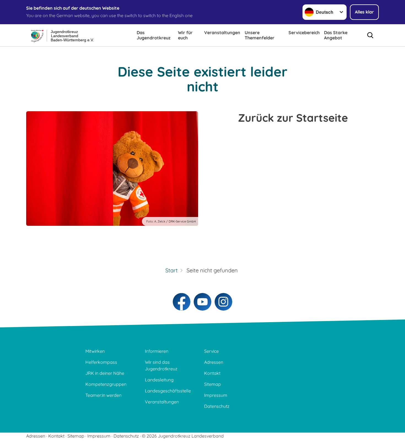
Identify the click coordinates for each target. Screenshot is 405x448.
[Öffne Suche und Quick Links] (370, 35)
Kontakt (212, 373)
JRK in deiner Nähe (104, 373)
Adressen (213, 362)
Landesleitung (159, 379)
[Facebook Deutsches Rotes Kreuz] (181, 302)
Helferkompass (101, 362)
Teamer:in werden (103, 395)
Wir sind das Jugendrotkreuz (161, 365)
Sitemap (212, 384)
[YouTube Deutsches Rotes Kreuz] (202, 302)
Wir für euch (185, 35)
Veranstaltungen (222, 32)
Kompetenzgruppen (105, 384)
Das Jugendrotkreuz (154, 35)
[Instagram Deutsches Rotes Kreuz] (223, 302)
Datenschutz (216, 406)
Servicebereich (304, 32)
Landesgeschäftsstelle (168, 390)
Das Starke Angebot (335, 35)
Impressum (215, 395)
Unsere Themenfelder (259, 35)
